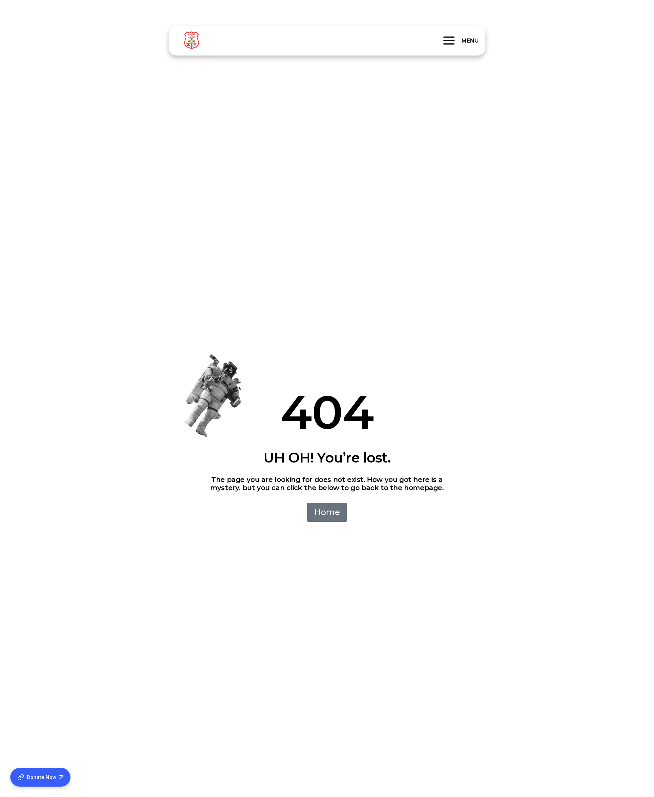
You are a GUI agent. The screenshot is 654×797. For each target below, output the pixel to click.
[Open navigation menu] (448, 40)
